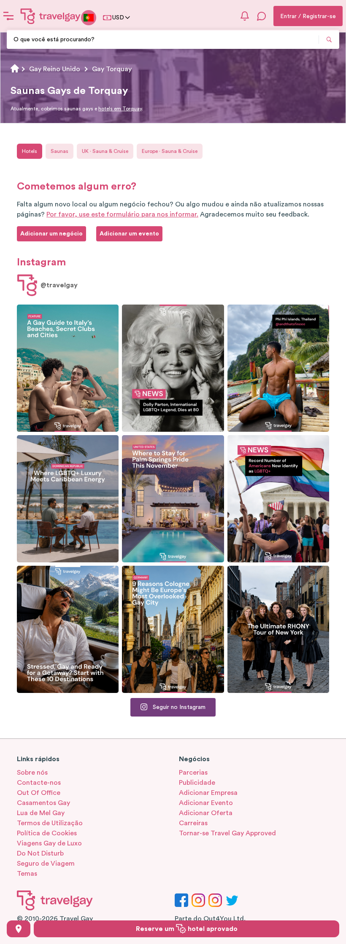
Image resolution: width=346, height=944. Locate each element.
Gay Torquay (112, 69)
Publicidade (197, 782)
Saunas (59, 151)
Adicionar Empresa (208, 792)
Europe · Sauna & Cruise (169, 151)
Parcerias (193, 772)
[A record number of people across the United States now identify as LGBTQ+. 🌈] (278, 498)
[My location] (18, 928)
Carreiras (193, 823)
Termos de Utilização (50, 823)
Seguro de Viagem (46, 863)
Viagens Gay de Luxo (49, 843)
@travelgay (59, 285)
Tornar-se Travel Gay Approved (227, 833)
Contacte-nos (39, 782)
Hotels (29, 151)
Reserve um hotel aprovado (187, 928)
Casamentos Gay (43, 803)
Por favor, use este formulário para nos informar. (122, 214)
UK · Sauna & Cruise (105, 151)
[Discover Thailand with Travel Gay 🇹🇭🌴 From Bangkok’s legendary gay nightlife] (278, 368)
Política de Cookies (47, 833)
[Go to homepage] (50, 16)
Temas (27, 873)
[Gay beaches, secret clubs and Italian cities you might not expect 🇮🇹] (68, 368)
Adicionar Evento (206, 803)
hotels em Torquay (120, 108)
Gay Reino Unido (54, 69)
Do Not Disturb (40, 853)
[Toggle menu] (8, 16)
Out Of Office (38, 792)
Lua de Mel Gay (41, 813)
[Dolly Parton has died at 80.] (173, 368)
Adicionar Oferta (205, 813)
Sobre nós (32, 772)
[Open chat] (262, 16)
